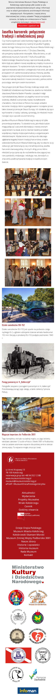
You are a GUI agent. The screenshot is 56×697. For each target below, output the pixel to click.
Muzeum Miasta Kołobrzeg (28, 531)
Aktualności (28, 492)
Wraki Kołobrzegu (28, 502)
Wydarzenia (28, 496)
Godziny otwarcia (28, 509)
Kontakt (28, 554)
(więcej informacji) (37, 22)
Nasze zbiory (28, 541)
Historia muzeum (28, 548)
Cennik (28, 506)
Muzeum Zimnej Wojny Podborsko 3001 (28, 538)
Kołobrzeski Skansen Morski (28, 534)
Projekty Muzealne (28, 499)
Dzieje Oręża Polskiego (28, 527)
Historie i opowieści (28, 544)
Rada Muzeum (28, 551)
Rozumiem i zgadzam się (28, 25)
